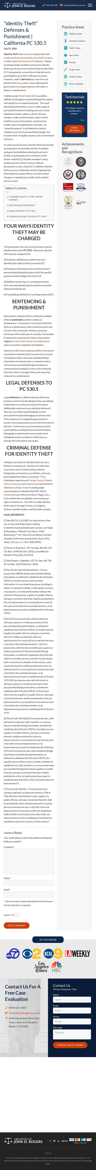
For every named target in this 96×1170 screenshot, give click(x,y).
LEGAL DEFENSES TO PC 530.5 (22, 211)
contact (7, 494)
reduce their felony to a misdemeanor (32, 341)
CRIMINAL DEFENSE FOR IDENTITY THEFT (28, 216)
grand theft (26, 57)
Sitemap (48, 1153)
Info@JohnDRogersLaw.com (75, 5)
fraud (23, 61)
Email (7, 889)
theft (31, 61)
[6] (24, 288)
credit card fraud (12, 57)
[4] (43, 263)
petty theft (38, 57)
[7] (52, 294)
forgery (48, 57)
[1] (5, 72)
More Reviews (75, 129)
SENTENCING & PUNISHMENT (22, 205)
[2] (21, 159)
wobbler (25, 83)
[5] (40, 276)
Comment (9, 847)
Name (7, 878)
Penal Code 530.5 (27, 95)
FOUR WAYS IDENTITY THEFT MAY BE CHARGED (26, 198)
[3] (31, 166)
